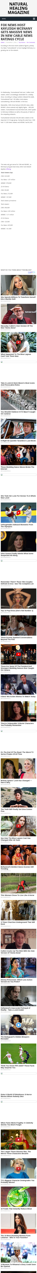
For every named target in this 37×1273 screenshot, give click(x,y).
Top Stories (22, 42)
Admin (2, 42)
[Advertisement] (18, 71)
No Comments (31, 42)
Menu (4, 19)
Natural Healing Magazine (18, 8)
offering (8, 169)
